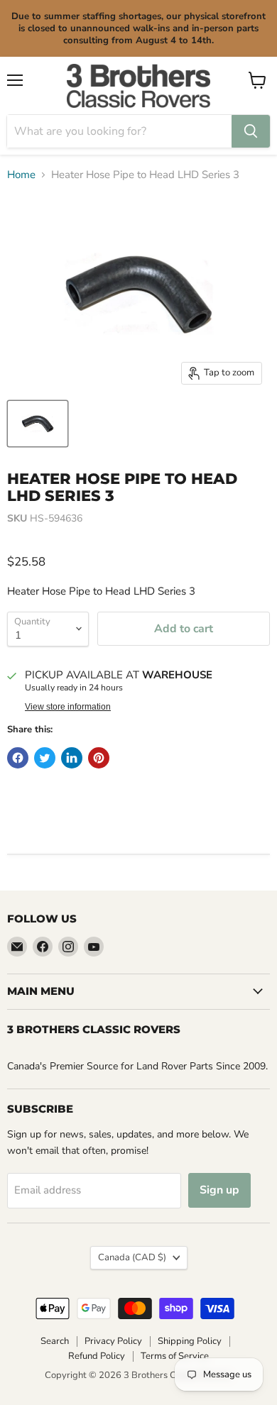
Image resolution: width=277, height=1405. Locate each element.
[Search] (251, 131)
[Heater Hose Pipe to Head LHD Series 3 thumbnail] (37, 423)
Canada (132, 1257)
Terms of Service (175, 1356)
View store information (68, 707)
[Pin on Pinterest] (98, 757)
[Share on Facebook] (17, 757)
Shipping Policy (190, 1341)
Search (54, 1341)
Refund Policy (96, 1356)
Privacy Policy (113, 1341)
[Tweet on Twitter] (44, 757)
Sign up (219, 1190)
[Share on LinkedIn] (71, 757)
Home (21, 175)
